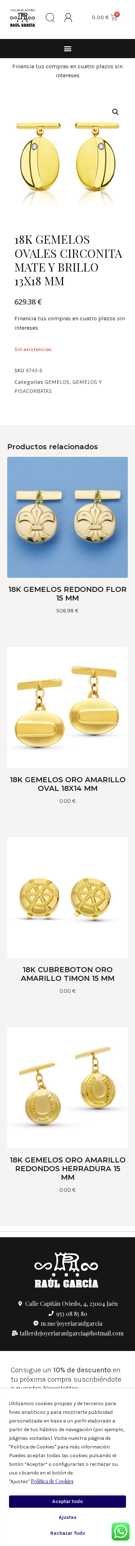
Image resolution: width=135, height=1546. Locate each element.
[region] (67, 1467)
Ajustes (68, 1517)
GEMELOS (57, 381)
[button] (67, 49)
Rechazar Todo (67, 1533)
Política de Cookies (52, 1481)
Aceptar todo (67, 1501)
